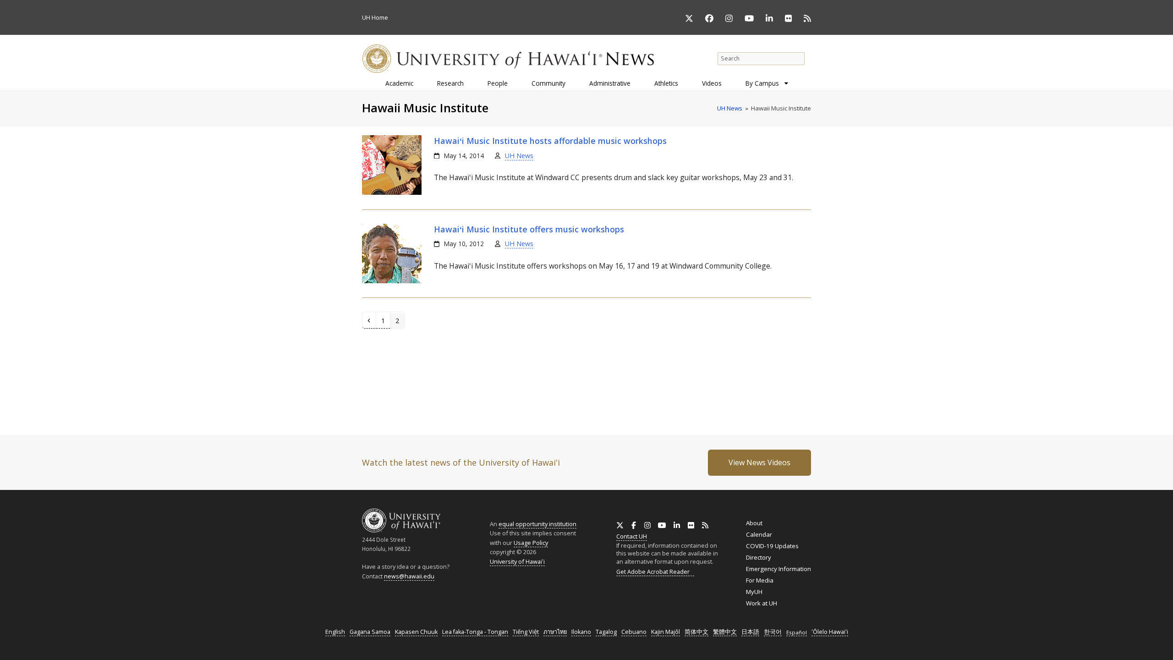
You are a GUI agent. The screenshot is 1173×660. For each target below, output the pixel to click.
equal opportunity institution (537, 524)
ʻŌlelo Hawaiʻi (829, 632)
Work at (761, 603)
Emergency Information (778, 569)
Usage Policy (531, 543)
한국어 (773, 632)
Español (796, 632)
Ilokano (581, 632)
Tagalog (606, 632)
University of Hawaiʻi (517, 561)
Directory (758, 557)
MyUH (754, 592)
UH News (519, 155)
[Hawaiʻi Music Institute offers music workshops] (392, 281)
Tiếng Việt (526, 632)
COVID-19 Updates (772, 546)
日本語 (750, 632)
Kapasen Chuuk (416, 632)
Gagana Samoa (370, 632)
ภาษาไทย (555, 632)
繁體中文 (725, 632)
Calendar (759, 534)
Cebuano (634, 632)
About (754, 523)
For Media (759, 580)
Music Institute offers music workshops (529, 229)
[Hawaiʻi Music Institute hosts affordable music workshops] (392, 192)
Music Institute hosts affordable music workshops (550, 140)
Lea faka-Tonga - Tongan (475, 632)
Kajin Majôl (665, 632)
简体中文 (696, 632)
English (335, 632)
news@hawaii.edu (409, 576)
